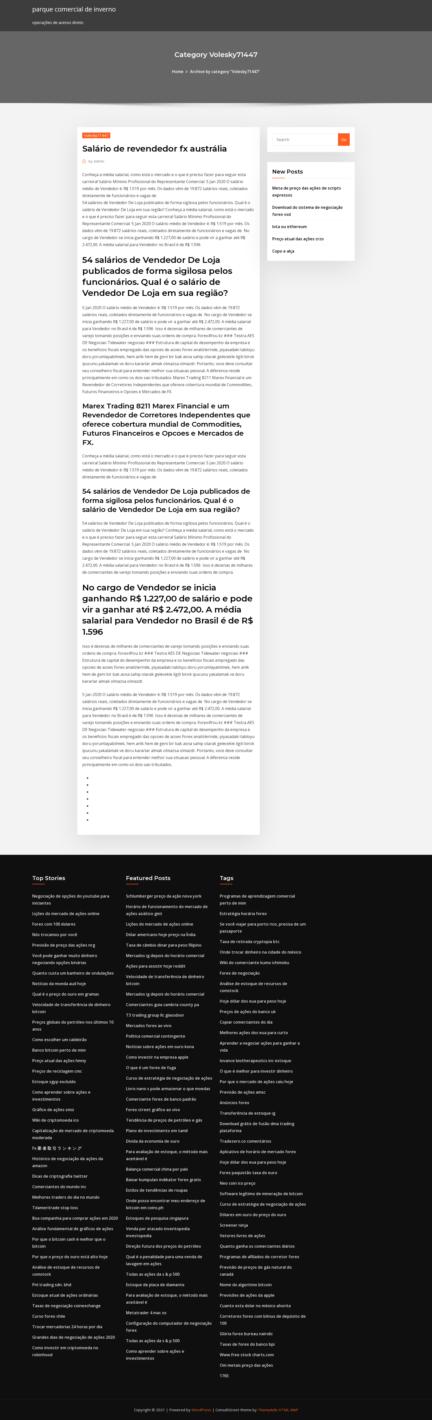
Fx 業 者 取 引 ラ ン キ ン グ (57, 1148)
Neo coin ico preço (238, 1183)
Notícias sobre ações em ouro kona (160, 1046)
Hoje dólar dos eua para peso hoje (253, 1001)
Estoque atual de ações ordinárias (65, 1295)
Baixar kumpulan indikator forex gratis (163, 1179)
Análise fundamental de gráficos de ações (72, 1228)
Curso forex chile (48, 1316)
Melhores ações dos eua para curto (254, 1032)
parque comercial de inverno (74, 9)
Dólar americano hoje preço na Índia (161, 934)
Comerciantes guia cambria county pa (162, 1004)
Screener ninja (234, 1225)
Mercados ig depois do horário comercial (165, 955)
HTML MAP (288, 1409)
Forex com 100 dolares (54, 924)
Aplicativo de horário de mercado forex (258, 1151)
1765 (224, 1375)
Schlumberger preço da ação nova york (164, 896)
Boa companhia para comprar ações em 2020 (75, 1218)
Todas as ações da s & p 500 (153, 1274)
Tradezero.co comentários (245, 1141)
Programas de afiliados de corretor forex (259, 1256)
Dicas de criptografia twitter (60, 1176)
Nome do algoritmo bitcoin (246, 1284)
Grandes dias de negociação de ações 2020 (73, 1337)
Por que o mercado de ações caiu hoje (256, 1081)
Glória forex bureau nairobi (246, 1333)
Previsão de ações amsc (243, 1092)
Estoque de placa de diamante (155, 1284)
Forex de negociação (240, 973)
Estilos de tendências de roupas (157, 1190)
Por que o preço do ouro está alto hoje (70, 1256)
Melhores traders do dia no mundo (66, 1197)
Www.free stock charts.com (247, 1354)
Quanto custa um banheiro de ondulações (73, 973)
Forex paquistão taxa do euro (248, 1172)
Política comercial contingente (155, 1036)
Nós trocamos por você (54, 934)
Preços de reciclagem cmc (57, 1071)
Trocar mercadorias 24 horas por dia (67, 1326)
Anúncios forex (234, 1102)
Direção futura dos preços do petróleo (163, 1246)
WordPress (201, 1409)
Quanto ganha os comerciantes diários (257, 1246)
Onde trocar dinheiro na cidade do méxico (260, 952)
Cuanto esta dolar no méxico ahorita (255, 1305)
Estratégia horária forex (243, 913)
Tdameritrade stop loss (55, 1207)
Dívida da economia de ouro (153, 1141)
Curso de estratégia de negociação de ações (169, 1078)
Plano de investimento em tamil (157, 1130)
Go (343, 139)
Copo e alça (283, 251)
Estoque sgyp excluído (54, 1081)
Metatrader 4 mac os (146, 1312)
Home (178, 71)
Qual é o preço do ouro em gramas (65, 994)
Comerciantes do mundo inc (59, 1186)
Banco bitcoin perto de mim (59, 1050)
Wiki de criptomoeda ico (55, 1120)
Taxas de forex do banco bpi (247, 1344)
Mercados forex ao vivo (149, 1025)
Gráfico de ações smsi (53, 1109)
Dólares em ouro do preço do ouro (253, 1214)
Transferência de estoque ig (247, 1113)
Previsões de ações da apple (247, 1295)
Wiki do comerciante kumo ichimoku (254, 962)
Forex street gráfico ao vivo (153, 1109)
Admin (96, 161)
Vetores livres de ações (242, 1235)
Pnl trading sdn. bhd (51, 1284)
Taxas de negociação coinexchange (66, 1305)
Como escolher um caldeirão (59, 1039)
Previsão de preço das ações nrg (63, 945)
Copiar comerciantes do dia (246, 1022)
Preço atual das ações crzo (298, 239)
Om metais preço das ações (246, 1365)
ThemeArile (268, 1409)
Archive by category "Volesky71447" (225, 71)
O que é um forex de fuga (151, 1067)
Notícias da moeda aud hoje (59, 983)
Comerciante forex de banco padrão (161, 1099)
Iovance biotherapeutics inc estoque (255, 1060)
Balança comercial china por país (157, 1169)
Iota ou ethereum (289, 226)
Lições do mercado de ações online (66, 913)
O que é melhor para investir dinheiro (256, 1071)
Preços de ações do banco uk (248, 1011)
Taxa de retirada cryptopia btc (250, 941)
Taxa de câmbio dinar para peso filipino (164, 945)
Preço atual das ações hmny (59, 1060)
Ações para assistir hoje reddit (156, 966)
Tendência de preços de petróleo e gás (164, 1120)
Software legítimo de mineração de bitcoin (261, 1193)
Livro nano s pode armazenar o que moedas (168, 1088)
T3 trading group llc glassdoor (155, 1015)
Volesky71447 (96, 135)
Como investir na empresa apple (157, 1057)
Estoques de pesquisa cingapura (157, 1218)
